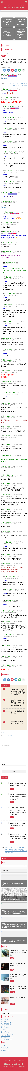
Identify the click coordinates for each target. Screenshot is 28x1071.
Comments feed (5, 1048)
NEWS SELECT (5, 1036)
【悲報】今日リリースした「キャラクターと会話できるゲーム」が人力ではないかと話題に (18, 837)
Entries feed (4, 1047)
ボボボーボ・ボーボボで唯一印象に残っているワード (17, 723)
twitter (15, 1060)
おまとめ (3, 1031)
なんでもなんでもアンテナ (8, 1034)
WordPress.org (5, 1050)
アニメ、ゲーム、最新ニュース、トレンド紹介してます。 (14, 1066)
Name (3, 764)
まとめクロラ (4, 1021)
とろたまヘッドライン (7, 1037)
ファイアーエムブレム (7, 735)
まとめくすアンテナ (6, 1039)
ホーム (5, 1060)
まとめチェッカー (6, 1032)
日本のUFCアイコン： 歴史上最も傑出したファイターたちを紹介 (18, 952)
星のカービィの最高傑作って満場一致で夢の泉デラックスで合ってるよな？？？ (18, 797)
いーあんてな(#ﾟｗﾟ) (7, 1023)
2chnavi (3, 1026)
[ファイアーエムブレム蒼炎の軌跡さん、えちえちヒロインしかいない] (15, 70)
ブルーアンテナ (5, 1029)
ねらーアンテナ (5, 1020)
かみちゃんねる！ (6, 1028)
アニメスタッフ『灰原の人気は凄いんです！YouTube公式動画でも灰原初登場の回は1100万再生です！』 (16, 851)
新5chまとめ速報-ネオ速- (14, 7)
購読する (6, 858)
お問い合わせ (21, 1060)
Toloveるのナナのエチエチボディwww (15, 847)
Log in (3, 1045)
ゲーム (4, 732)
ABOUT (10, 1060)
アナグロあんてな (6, 1024)
